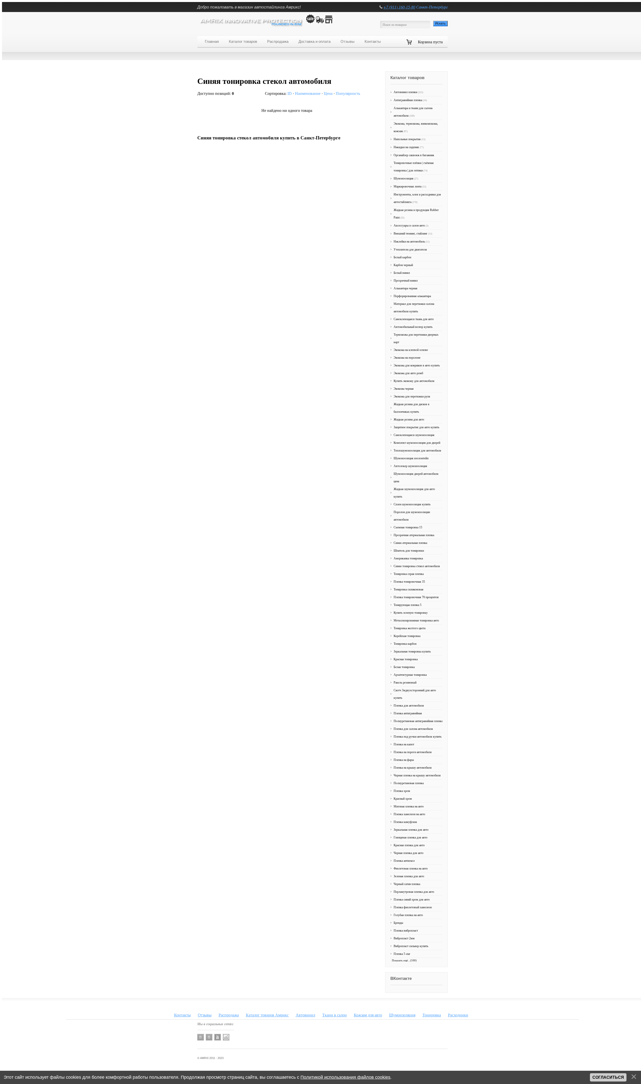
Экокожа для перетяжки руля (412, 396)
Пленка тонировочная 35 (409, 581)
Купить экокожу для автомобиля (414, 381)
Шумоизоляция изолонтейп (411, 458)
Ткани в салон (334, 1015)
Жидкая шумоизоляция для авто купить (414, 492)
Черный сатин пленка (407, 884)
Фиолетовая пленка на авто (411, 868)
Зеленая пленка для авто (409, 876)
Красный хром (403, 798)
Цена (328, 93)
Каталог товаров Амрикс (267, 1015)
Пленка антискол (404, 860)
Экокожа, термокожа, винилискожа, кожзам (416, 127)
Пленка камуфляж (405, 822)
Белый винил (402, 273)
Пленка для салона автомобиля (413, 729)
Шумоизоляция (406, 178)
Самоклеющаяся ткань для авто (414, 319)
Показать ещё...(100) (404, 960)
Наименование (307, 93)
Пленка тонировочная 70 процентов (416, 597)
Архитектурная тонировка (410, 675)
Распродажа (229, 1015)
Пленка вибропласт (406, 930)
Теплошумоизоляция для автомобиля (417, 450)
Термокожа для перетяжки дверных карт (416, 338)
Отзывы (205, 1015)
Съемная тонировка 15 (408, 527)
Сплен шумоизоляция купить (412, 504)
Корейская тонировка (407, 636)
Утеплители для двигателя (410, 249)
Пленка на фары (404, 760)
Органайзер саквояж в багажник (414, 155)
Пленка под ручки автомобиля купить (417, 736)
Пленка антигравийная (408, 713)
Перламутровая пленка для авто (414, 892)
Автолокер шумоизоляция (410, 466)
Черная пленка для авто (408, 853)
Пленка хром (402, 791)
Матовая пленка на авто (409, 806)
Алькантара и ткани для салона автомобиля (413, 111)
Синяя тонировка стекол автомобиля (417, 566)
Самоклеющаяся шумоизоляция (414, 435)
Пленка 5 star (402, 954)
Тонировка (431, 1015)
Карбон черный (403, 265)
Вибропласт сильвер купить (411, 946)
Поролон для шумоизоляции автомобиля (412, 515)
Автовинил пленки (408, 92)
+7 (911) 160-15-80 (399, 7)
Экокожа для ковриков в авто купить (417, 365)
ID (289, 93)
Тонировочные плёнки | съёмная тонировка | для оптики (414, 166)
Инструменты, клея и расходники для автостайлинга (417, 198)
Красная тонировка (406, 659)
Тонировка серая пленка (409, 574)
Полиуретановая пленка (409, 783)
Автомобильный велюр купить (413, 327)
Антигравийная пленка (410, 100)
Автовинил (305, 1015)
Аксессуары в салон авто (411, 225)
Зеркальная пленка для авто (411, 829)
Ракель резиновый (405, 682)
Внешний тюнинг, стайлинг (413, 233)
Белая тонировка (404, 667)
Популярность (348, 93)
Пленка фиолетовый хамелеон (413, 907)
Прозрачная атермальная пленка (414, 535)
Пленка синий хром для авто (412, 899)
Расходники (458, 1015)
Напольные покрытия (409, 139)
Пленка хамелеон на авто (409, 814)
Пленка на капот (404, 744)
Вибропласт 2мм (404, 938)
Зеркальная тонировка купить (412, 651)
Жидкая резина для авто (409, 419)
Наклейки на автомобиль (412, 241)
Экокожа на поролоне (407, 357)
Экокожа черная (404, 388)
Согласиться (608, 1077)
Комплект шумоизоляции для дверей (417, 443)
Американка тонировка (408, 558)
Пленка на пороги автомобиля (413, 752)
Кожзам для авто (368, 1015)
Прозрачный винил (406, 280)
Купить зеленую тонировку (411, 612)
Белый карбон (402, 257)
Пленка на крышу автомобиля (413, 767)
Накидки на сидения (409, 147)
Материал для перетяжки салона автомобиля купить (414, 307)
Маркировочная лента (410, 186)
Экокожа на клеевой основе (411, 350)
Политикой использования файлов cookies (345, 1077)
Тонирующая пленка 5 (407, 605)
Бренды (398, 923)
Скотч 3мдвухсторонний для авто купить (415, 694)
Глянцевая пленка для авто (410, 837)
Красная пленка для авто (409, 845)
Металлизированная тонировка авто (416, 620)
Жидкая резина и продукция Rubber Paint (416, 213)
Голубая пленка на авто (408, 915)
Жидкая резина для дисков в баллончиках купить (411, 407)
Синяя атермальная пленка (410, 543)
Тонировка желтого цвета (409, 628)
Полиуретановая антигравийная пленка (418, 721)
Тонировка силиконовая (408, 589)
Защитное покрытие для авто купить (416, 427)
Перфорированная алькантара (412, 296)
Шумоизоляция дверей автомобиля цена (416, 477)
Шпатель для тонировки (409, 550)
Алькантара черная (405, 288)
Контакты (182, 1015)
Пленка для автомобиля (409, 705)
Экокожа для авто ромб (408, 373)
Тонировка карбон (405, 643)
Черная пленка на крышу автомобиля (417, 775)
